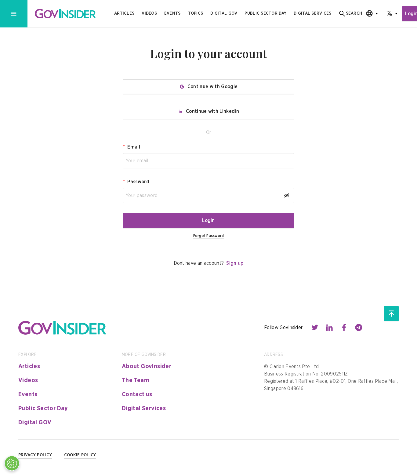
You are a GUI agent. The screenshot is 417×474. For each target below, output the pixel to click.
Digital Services (144, 408)
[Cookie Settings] (12, 463)
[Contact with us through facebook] (344, 327)
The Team (135, 380)
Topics (195, 13)
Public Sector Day (43, 408)
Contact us (137, 394)
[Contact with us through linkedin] (329, 327)
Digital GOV (34, 422)
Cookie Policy (80, 455)
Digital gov (223, 13)
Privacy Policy (35, 455)
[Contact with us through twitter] (315, 327)
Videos (149, 13)
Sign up (234, 263)
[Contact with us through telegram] (359, 327)
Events (172, 13)
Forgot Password (208, 236)
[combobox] (370, 13)
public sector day (265, 13)
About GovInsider (146, 366)
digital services (312, 13)
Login (208, 220)
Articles (124, 13)
